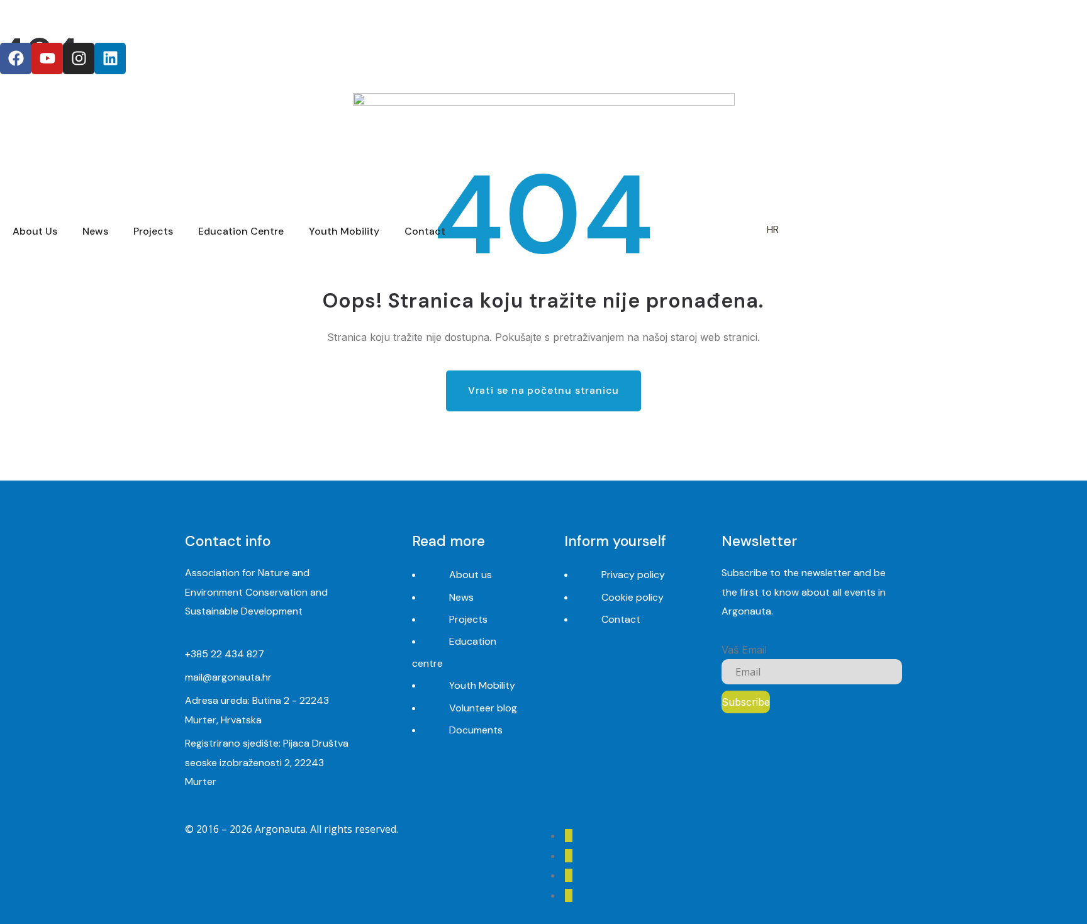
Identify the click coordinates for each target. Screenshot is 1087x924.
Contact (620, 619)
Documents (476, 730)
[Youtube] (47, 58)
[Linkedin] (110, 58)
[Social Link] (568, 835)
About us (470, 574)
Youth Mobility (482, 685)
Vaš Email (744, 649)
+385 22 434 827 (224, 653)
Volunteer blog (483, 708)
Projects (468, 619)
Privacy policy (633, 574)
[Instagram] (78, 58)
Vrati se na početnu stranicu (543, 390)
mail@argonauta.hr (228, 677)
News (461, 597)
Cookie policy (632, 597)
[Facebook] (15, 58)
